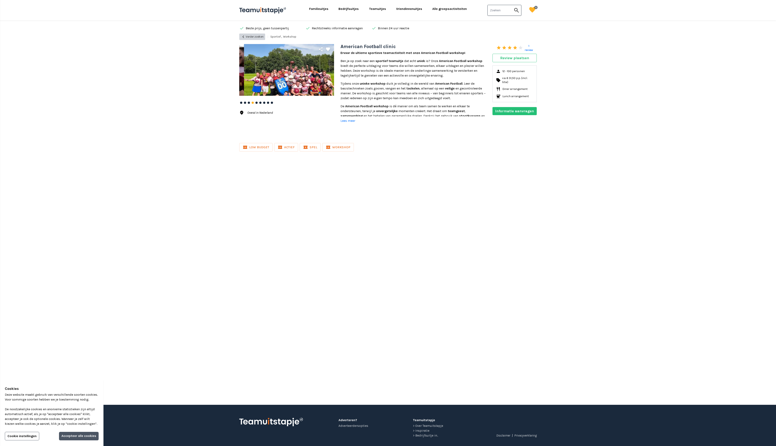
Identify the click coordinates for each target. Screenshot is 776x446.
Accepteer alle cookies (78, 436)
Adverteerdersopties (353, 426)
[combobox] (500, 10)
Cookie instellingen (22, 436)
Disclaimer (503, 435)
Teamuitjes (377, 9)
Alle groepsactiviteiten (449, 9)
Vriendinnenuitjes (409, 9)
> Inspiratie (421, 430)
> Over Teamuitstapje (428, 426)
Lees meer (348, 121)
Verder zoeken (252, 37)
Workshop (289, 36)
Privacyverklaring (525, 435)
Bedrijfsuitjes (348, 9)
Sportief (275, 36)
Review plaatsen (514, 58)
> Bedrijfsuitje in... (425, 435)
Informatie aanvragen (514, 111)
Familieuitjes (318, 9)
